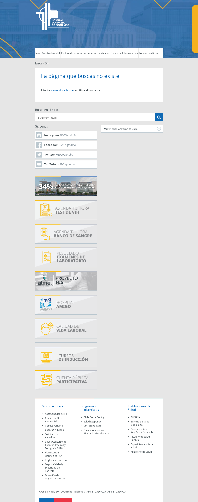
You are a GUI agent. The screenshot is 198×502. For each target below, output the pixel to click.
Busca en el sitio (46, 110)
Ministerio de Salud (141, 451)
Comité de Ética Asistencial (53, 419)
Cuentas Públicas (54, 430)
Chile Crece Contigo (94, 417)
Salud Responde (93, 421)
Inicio (38, 53)
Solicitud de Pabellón (51, 436)
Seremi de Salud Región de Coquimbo (142, 430)
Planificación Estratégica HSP (53, 454)
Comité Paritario (54, 425)
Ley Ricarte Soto (92, 425)
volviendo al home (62, 90)
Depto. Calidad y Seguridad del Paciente (54, 468)
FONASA (135, 417)
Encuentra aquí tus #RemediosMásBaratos (96, 431)
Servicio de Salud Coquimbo (140, 423)
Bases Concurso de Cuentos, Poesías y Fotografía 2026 (55, 445)
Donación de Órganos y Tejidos (55, 477)
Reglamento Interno (56, 460)
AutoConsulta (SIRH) (56, 413)
